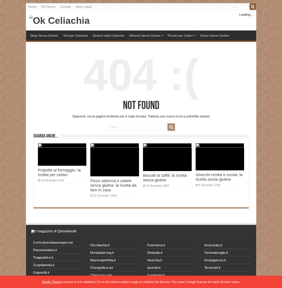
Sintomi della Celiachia (108, 35)
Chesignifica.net (101, 267)
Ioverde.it (153, 267)
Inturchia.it (154, 260)
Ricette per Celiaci (180, 35)
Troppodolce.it (43, 257)
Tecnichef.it (212, 267)
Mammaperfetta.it (102, 260)
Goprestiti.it (41, 272)
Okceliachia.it (99, 245)
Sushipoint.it (156, 275)
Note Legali (83, 6)
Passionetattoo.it (45, 250)
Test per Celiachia (75, 35)
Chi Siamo (48, 6)
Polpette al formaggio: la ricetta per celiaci (59, 172)
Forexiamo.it (156, 245)
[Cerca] (253, 6)
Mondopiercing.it (102, 252)
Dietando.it (154, 252)
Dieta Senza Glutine (44, 35)
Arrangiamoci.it (215, 260)
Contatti (65, 6)
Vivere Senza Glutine (214, 35)
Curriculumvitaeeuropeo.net (53, 242)
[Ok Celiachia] (59, 20)
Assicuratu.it (213, 245)
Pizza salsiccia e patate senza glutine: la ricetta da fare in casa (113, 185)
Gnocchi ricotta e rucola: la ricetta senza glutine (219, 177)
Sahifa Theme (52, 282)
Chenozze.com (101, 275)
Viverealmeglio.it (216, 252)
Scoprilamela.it (43, 265)
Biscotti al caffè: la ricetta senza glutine (165, 177)
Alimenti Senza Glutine (145, 35)
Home (32, 6)
